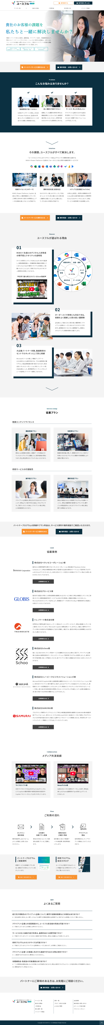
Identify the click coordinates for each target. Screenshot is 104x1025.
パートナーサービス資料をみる (36, 531)
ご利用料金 (51, 8)
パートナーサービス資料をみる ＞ (36, 67)
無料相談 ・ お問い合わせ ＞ (70, 67)
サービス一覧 (17, 8)
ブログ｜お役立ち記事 (60, 1003)
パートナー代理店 (85, 8)
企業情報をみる (42, 581)
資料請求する (64, 3)
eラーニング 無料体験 (79, 1006)
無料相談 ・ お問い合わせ (70, 531)
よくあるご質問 (58, 1006)
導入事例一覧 (67, 8)
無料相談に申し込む (84, 3)
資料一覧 (56, 1000)
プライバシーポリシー (79, 1009)
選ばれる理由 (35, 8)
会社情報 (76, 1000)
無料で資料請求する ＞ (27, 877)
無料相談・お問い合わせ (80, 1003)
